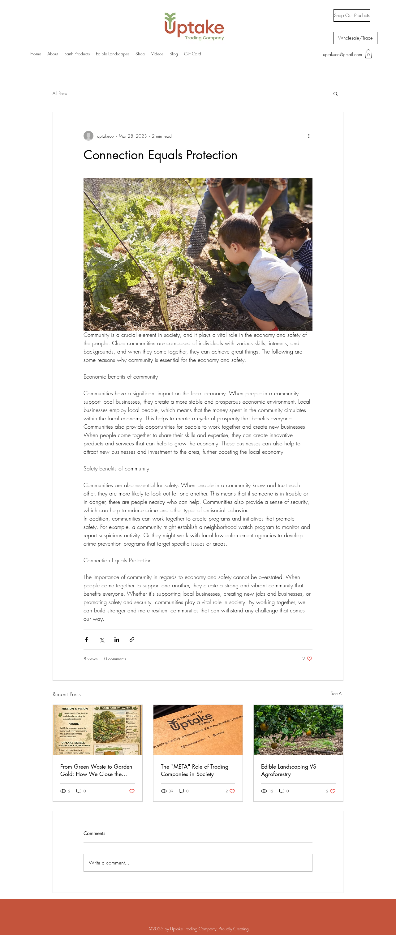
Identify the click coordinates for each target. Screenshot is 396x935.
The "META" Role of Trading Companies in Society (194, 770)
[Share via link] (132, 639)
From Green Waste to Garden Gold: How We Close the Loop (96, 770)
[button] (368, 53)
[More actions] (308, 135)
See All (337, 693)
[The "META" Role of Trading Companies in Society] (198, 730)
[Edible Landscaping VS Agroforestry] (298, 730)
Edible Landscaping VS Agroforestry (288, 770)
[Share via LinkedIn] (117, 639)
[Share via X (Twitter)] (102, 639)
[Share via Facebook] (86, 639)
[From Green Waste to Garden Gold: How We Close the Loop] (97, 730)
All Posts (60, 93)
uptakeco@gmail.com (342, 54)
